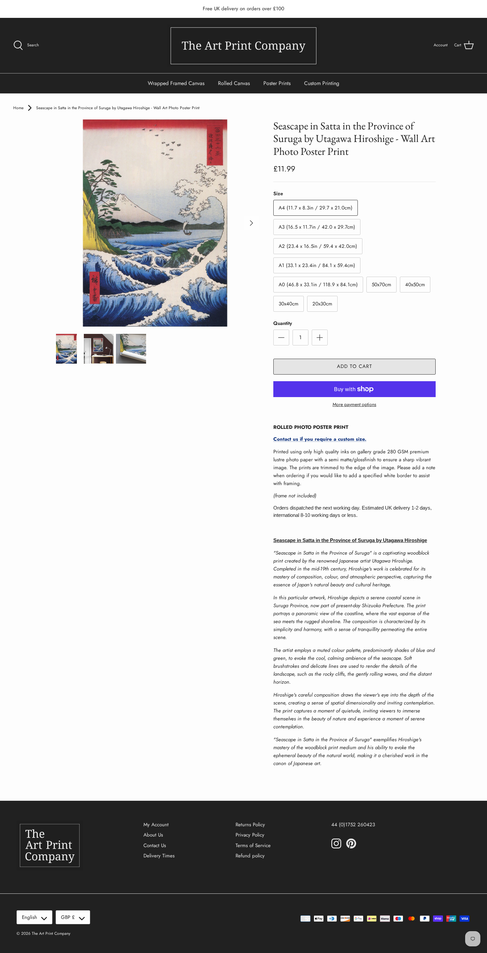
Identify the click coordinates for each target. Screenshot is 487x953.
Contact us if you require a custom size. (319, 439)
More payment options (354, 404)
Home (18, 108)
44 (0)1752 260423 (353, 824)
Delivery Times (159, 855)
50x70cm (381, 284)
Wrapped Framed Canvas (176, 83)
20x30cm (322, 303)
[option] (155, 223)
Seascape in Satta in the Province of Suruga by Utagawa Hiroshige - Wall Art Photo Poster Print (117, 108)
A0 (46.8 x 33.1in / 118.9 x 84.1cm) (318, 284)
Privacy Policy (250, 835)
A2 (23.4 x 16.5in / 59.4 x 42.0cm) (318, 246)
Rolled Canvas (234, 83)
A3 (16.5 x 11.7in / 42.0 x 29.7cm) (317, 227)
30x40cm (288, 303)
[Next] (251, 223)
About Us (153, 835)
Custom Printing (321, 83)
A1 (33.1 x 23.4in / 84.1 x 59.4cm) (317, 265)
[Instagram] (336, 843)
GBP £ (68, 917)
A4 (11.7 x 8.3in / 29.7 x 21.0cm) (315, 207)
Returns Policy (250, 824)
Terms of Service (253, 845)
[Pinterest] (351, 843)
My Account (156, 824)
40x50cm (415, 284)
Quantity (282, 323)
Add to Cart (354, 366)
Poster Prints (277, 83)
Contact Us (154, 845)
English (29, 917)
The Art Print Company (51, 933)
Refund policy (250, 855)
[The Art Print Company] (243, 45)
